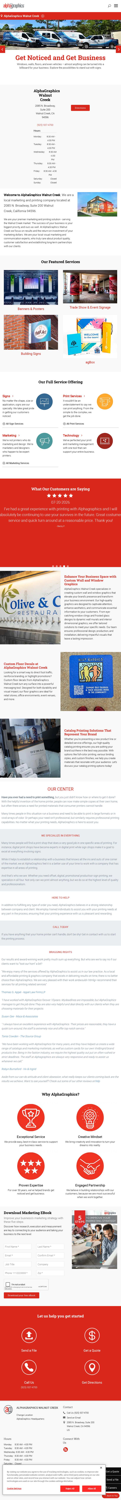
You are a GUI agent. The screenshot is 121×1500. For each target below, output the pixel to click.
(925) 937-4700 (45, 125)
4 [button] (64, 566)
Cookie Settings (14, 1488)
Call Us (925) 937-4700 (78, 1412)
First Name (9, 1242)
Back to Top (112, 1495)
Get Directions (92, 1382)
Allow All (92, 1488)
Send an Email (74, 1417)
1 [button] (53, 566)
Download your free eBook (21, 1295)
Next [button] (118, 49)
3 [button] (60, 566)
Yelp (97, 1081)
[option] (60, 45)
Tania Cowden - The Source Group (21, 1036)
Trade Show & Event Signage (90, 307)
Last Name (41, 1242)
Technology (71, 435)
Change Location (25, 1414)
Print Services (72, 396)
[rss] (65, 1449)
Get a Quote (112, 1471)
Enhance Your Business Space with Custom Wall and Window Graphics (90, 580)
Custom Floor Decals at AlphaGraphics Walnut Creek (26, 666)
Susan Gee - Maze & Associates (19, 1016)
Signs (7, 396)
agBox (90, 362)
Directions (80, 107)
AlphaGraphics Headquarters (30, 1418)
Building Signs (31, 353)
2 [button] (57, 566)
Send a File (112, 1479)
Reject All (70, 1488)
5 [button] (68, 566)
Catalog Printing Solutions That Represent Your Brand (87, 732)
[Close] (101, 1467)
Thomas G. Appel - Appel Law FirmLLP (23, 992)
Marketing (10, 435)
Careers (112, 1487)
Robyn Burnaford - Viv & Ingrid (18, 1069)
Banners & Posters (31, 309)
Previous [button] (2, 49)
